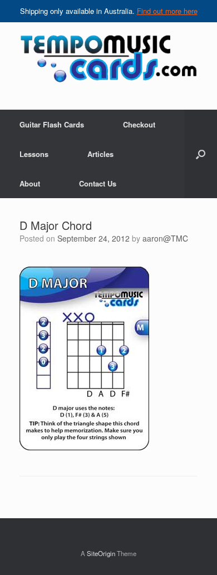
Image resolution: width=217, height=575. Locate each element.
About (29, 183)
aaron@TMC (165, 238)
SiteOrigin (101, 553)
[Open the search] (200, 154)
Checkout (139, 124)
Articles (100, 154)
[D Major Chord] (84, 447)
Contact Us (97, 183)
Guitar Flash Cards (51, 124)
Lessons (33, 154)
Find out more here (167, 11)
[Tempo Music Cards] (108, 58)
